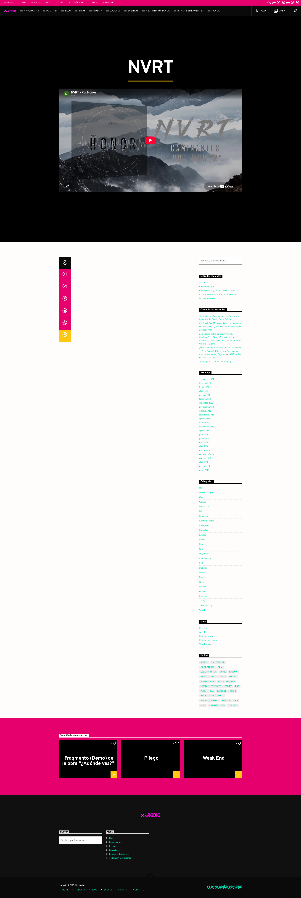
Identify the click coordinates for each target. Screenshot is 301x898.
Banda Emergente (207, 492)
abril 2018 (203, 462)
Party (228, 686)
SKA (236, 701)
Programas (31, 10)
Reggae (222, 691)
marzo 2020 (204, 450)
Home (111, 838)
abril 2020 (203, 446)
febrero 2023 (205, 399)
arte (201, 488)
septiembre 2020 (206, 427)
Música (97, 10)
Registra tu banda (158, 10)
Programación (115, 842)
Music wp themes (211, 686)
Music (202, 572)
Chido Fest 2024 (206, 286)
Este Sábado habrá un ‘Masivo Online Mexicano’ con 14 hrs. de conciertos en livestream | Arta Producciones (216, 337)
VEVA (202, 282)
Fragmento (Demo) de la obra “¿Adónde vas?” (88, 761)
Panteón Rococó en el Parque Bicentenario (218, 294)
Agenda (9, 2)
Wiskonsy (227, 361)
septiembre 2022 (206, 415)
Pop (237, 686)
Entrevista (203, 530)
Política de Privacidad (119, 854)
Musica (202, 577)
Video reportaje (206, 605)
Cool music (208, 667)
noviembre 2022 (206, 407)
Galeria (115, 10)
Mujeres (202, 563)
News (201, 582)
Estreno (202, 535)
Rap (212, 691)
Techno (233, 705)
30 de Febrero (225, 319)
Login (95, 2)
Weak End (214, 758)
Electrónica (209, 672)
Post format (204, 596)
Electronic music (206, 521)
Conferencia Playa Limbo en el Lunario (217, 290)
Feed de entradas (206, 636)
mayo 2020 (204, 442)
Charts (122, 889)
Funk (223, 672)
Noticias (202, 587)
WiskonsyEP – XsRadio (209, 361)
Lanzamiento (205, 558)
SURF (203, 705)
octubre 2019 (205, 458)
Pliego (151, 758)
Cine (201, 497)
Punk (204, 691)
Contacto (138, 889)
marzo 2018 (204, 466)
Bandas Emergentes (190, 10)
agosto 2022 (204, 419)
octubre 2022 (205, 411)
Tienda (215, 10)
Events (108, 889)
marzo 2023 (204, 395)
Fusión (233, 672)
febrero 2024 (205, 383)
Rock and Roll (210, 701)
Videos (36, 2)
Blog (49, 2)
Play (263, 10)
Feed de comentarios (208, 640)
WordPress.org (205, 644)
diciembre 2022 (206, 403)
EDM (220, 667)
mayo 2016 (204, 470)
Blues (204, 662)
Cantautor (218, 662)
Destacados (204, 506)
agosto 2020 (204, 430)
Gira (201, 549)
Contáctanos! (78, 2)
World (202, 610)
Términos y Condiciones (120, 858)
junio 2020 (204, 438)
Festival (202, 544)
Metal (233, 677)
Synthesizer (217, 705)
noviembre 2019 (206, 454)
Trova (202, 601)
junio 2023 (204, 387)
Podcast (51, 10)
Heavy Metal (208, 677)
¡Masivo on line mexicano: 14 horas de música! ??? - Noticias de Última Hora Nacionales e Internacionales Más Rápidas (220, 351)
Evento (202, 539)
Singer (226, 701)
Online (202, 591)
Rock (233, 691)
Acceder (202, 632)
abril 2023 (203, 391)
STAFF (81, 10)
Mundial (203, 568)
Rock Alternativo (212, 696)
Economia (203, 516)
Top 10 (61, 2)
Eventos (132, 10)
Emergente (204, 525)
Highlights (204, 554)
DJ (200, 511)
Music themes (226, 681)
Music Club (208, 681)
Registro (109, 2)
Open (281, 10)
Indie (222, 677)
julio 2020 (203, 434)
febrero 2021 (205, 422)
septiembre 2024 (206, 379)
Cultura (202, 502)
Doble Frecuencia (207, 298)
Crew (23, 2)
